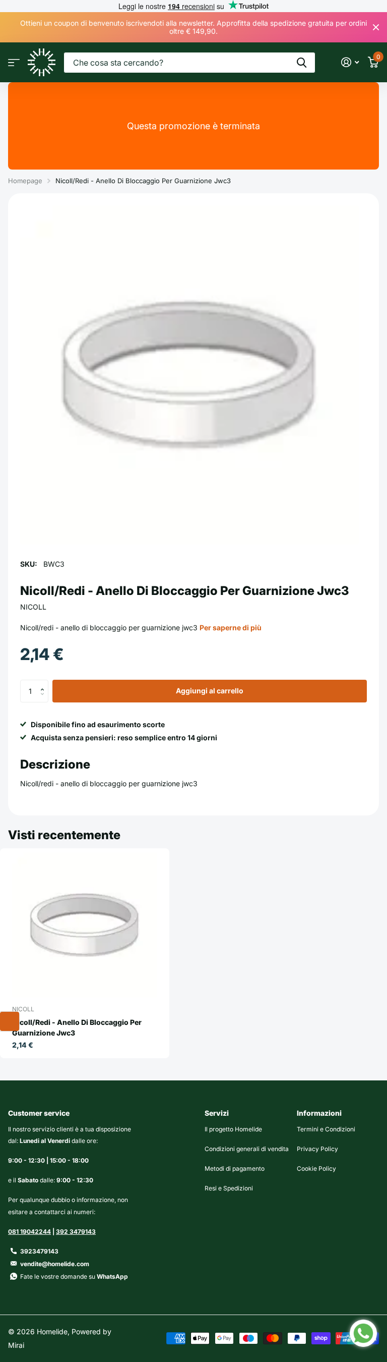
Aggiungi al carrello (209, 690)
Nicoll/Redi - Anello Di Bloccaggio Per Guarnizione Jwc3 (77, 1027)
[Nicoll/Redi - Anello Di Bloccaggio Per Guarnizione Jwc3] (84, 925)
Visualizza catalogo (14, 62)
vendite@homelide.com (54, 1264)
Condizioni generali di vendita (247, 1149)
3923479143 (39, 1251)
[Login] (350, 62)
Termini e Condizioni (326, 1129)
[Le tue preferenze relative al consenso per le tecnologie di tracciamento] (9, 1021)
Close (376, 27)
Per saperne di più (231, 627)
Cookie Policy (316, 1168)
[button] (44, 683)
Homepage (25, 181)
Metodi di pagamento (235, 1168)
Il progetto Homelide (233, 1129)
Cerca (301, 62)
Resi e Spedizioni (229, 1188)
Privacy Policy (317, 1149)
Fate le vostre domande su (74, 1276)
